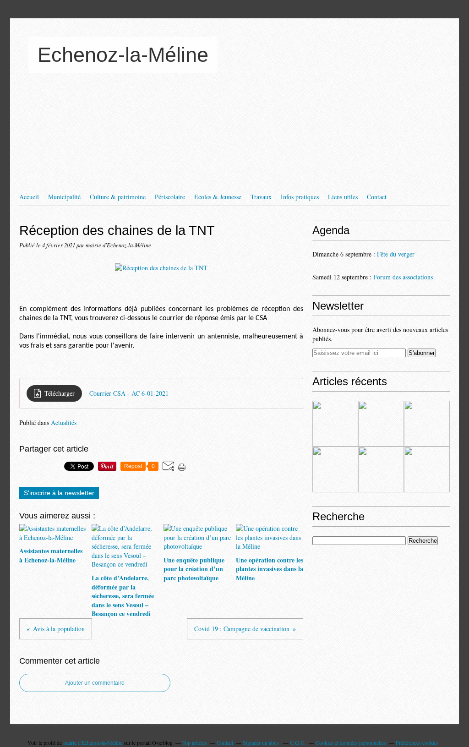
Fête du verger (395, 254)
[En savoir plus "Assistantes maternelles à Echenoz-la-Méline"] (335, 424)
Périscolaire (170, 196)
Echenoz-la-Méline (123, 54)
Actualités (63, 422)
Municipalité (64, 196)
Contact (377, 196)
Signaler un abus (261, 742)
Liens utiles (343, 196)
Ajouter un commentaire (95, 683)
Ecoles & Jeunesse (217, 196)
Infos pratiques (300, 196)
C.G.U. (298, 742)
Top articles (194, 742)
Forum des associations (403, 277)
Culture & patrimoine (118, 196)
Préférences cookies (417, 742)
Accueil (29, 196)
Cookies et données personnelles (351, 742)
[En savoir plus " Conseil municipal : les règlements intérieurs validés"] (381, 469)
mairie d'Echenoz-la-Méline (92, 742)
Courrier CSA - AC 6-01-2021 (129, 393)
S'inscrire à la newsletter (59, 492)
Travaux (261, 196)
